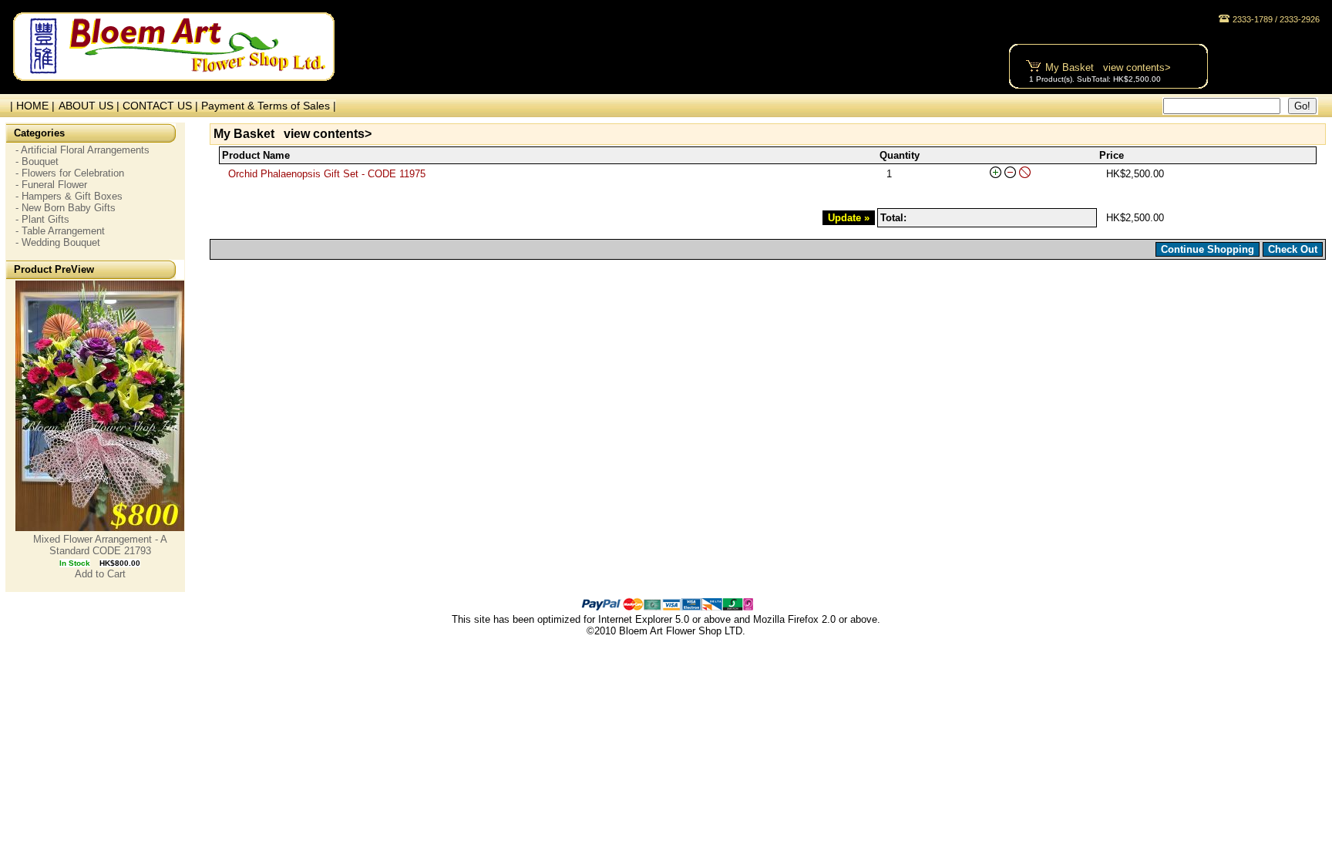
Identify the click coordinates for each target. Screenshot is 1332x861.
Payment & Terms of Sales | (268, 105)
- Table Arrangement (60, 231)
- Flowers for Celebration (69, 173)
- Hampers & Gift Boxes (69, 196)
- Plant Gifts (42, 219)
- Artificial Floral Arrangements (82, 150)
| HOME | (29, 105)
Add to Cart (100, 574)
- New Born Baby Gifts (65, 208)
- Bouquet (37, 161)
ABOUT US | (91, 105)
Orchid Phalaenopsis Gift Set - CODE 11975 (327, 174)
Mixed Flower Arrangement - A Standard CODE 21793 (100, 545)
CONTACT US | (162, 105)
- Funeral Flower (51, 184)
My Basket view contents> (1108, 67)
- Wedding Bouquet (57, 242)
